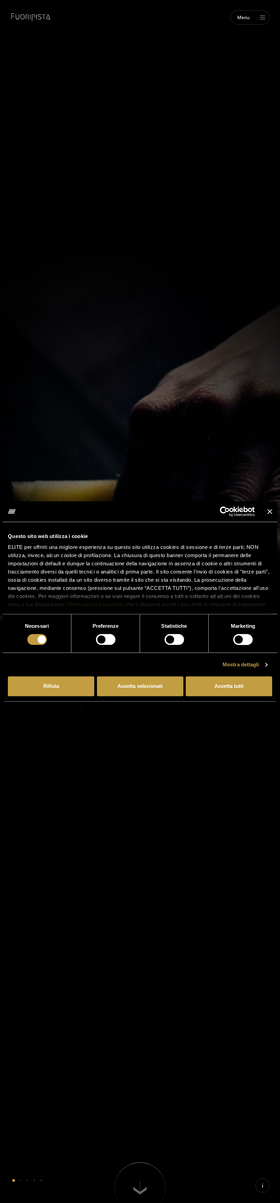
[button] (13, 1180)
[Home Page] (30, 17)
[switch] (105, 639)
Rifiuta (51, 686)
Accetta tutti (228, 686)
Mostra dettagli (241, 664)
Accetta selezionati (140, 686)
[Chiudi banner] (269, 511)
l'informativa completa (94, 604)
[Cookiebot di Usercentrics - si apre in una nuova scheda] (225, 511)
